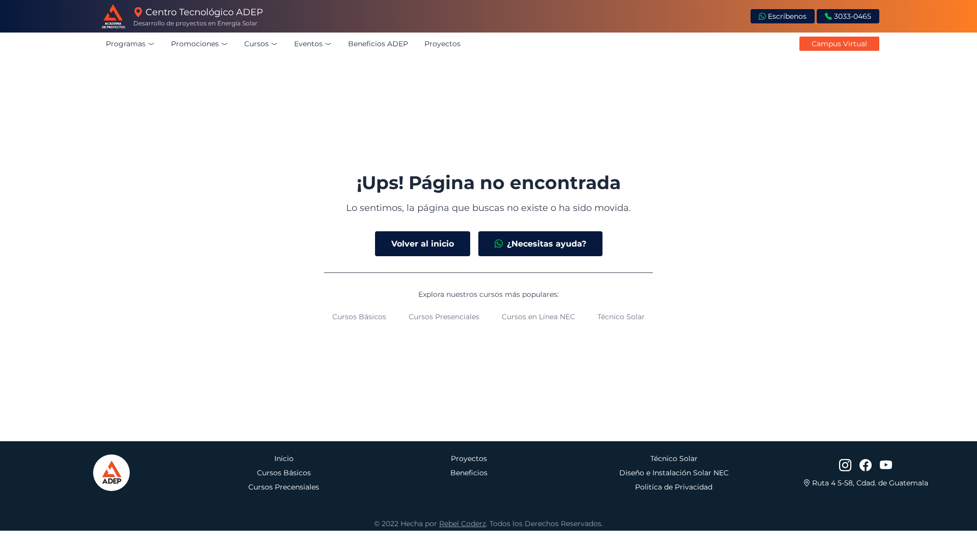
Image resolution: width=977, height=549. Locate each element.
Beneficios (468, 472)
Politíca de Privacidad (673, 487)
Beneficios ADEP (378, 43)
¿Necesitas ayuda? (546, 244)
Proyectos (442, 43)
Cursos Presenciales (444, 316)
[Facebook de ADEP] (865, 466)
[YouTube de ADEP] (886, 466)
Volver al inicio (422, 244)
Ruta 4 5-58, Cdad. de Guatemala (869, 482)
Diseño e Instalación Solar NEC (674, 472)
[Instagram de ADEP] (845, 466)
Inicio (284, 458)
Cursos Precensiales (283, 487)
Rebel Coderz (462, 523)
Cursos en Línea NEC (538, 316)
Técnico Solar (621, 316)
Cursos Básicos (359, 316)
